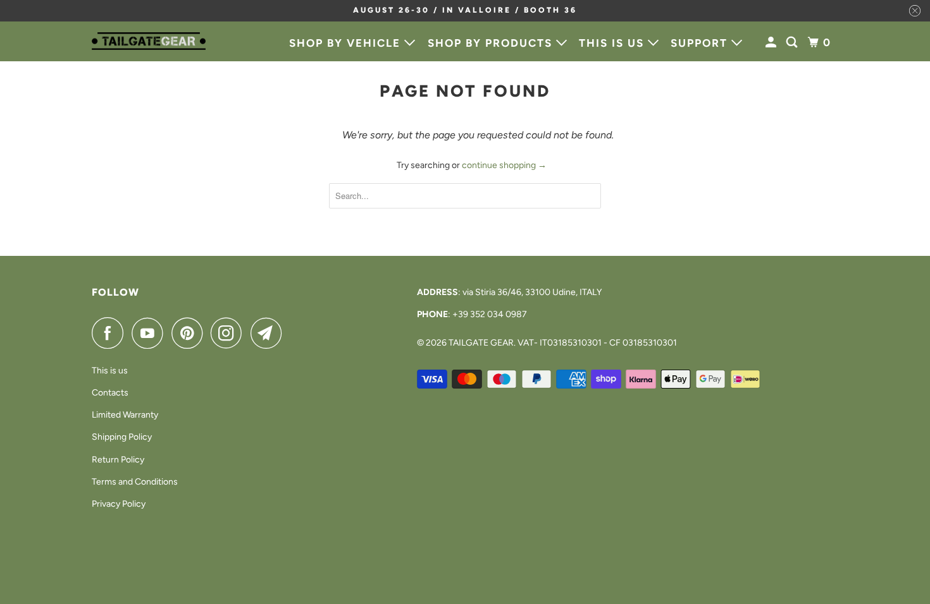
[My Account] (772, 42)
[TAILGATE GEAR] (149, 41)
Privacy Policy (119, 503)
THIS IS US (613, 43)
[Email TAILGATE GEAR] (269, 333)
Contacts (110, 392)
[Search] (793, 42)
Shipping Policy (122, 437)
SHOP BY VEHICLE (346, 43)
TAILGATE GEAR (481, 342)
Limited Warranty (125, 414)
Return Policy (118, 459)
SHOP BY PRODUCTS (492, 43)
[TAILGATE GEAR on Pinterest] (190, 333)
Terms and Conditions (135, 481)
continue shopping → (504, 165)
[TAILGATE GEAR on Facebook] (111, 333)
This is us (110, 370)
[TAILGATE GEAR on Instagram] (230, 333)
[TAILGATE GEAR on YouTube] (151, 333)
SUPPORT (701, 43)
